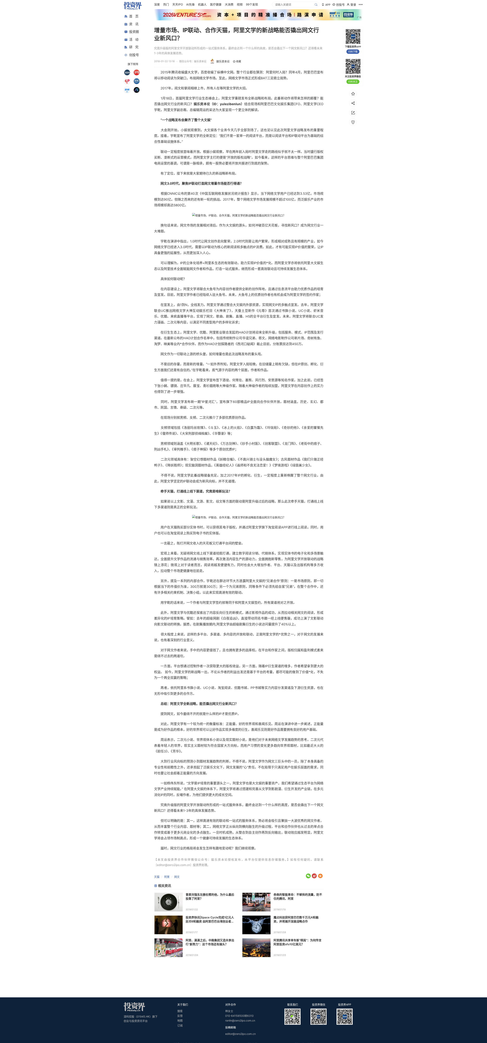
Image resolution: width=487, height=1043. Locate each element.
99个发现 (252, 4)
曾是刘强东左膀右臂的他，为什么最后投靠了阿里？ (210, 896)
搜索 (180, 1011)
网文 (177, 876)
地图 (180, 1020)
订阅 (180, 1025)
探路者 (226, 344)
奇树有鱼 (313, 338)
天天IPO (177, 4)
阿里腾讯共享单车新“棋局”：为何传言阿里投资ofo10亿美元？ (297, 942)
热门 (166, 4)
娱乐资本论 (223, 61)
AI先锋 (190, 4)
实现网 (267, 305)
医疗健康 (215, 4)
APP (327, 4)
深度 (157, 4)
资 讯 (133, 24)
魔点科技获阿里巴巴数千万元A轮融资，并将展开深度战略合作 (296, 919)
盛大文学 (190, 72)
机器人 (202, 4)
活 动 (133, 39)
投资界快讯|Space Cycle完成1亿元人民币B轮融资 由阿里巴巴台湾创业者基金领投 (210, 919)
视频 (240, 4)
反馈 (180, 1015)
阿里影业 (215, 332)
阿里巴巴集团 (313, 157)
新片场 (299, 338)
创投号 (134, 55)
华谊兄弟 (248, 338)
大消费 (229, 4)
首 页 (133, 16)
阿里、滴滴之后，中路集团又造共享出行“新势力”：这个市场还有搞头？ (210, 942)
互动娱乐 (199, 311)
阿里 (166, 876)
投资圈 (134, 32)
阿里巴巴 (310, 72)
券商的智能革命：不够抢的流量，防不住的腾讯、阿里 (298, 896)
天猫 (156, 876)
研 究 (133, 47)
